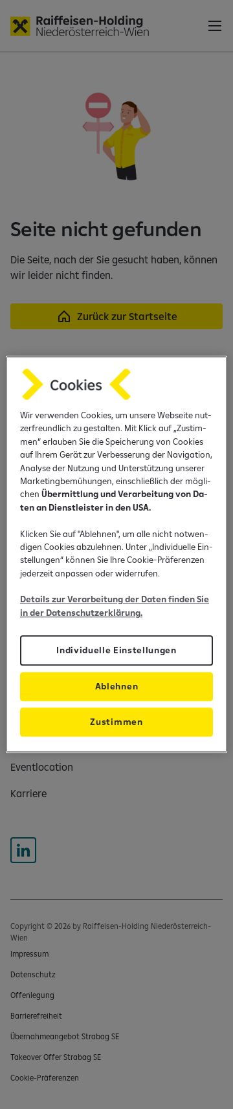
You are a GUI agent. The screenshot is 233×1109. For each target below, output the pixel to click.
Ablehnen (116, 687)
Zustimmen (116, 722)
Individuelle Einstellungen (116, 650)
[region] (116, 554)
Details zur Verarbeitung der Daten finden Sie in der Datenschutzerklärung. (114, 606)
